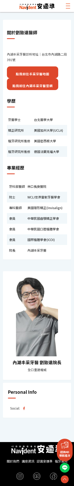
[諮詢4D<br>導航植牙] (65, 445)
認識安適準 (44, 461)
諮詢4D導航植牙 (64, 453)
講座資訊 (28, 461)
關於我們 (13, 461)
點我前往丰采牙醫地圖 (32, 74)
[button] (68, 6)
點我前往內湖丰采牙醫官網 (32, 85)
